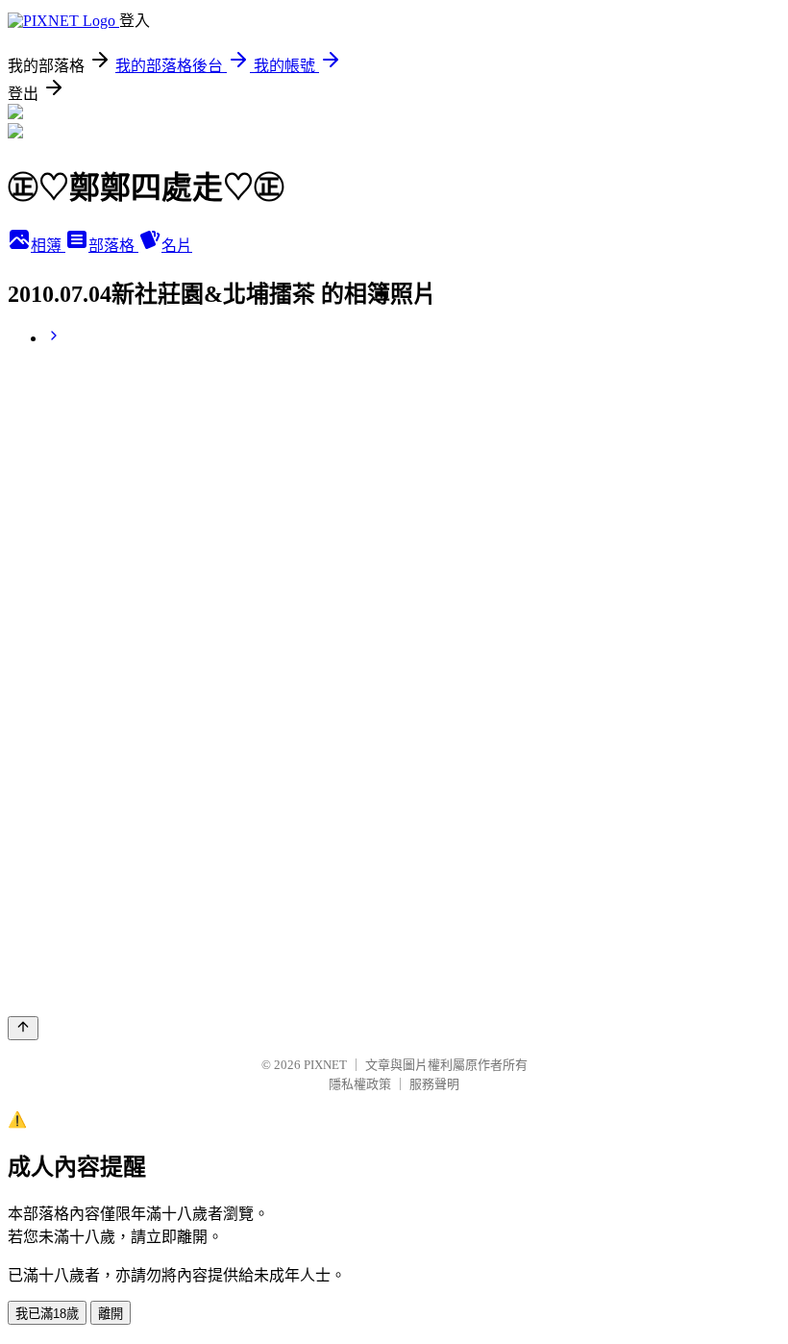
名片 (176, 245)
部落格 (113, 245)
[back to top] (23, 1028)
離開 (110, 1314)
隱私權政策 (360, 1084)
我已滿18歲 (47, 1314)
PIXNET (325, 1065)
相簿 (48, 245)
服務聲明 (434, 1084)
